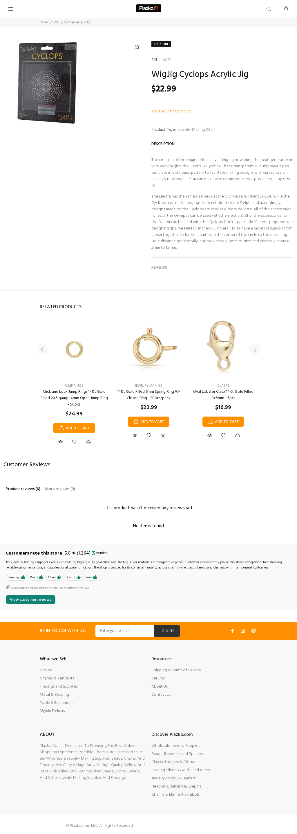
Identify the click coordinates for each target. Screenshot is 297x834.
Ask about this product (171, 111)
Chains (46, 670)
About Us (159, 686)
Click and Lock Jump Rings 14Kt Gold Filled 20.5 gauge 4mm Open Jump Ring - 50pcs (74, 398)
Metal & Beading (54, 694)
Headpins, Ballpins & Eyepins (176, 786)
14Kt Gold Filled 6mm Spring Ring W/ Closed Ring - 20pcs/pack (148, 394)
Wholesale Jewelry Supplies (175, 745)
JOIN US (167, 631)
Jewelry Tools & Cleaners (173, 778)
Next (254, 349)
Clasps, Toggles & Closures (174, 762)
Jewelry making (148, 386)
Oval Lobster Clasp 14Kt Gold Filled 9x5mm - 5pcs (223, 394)
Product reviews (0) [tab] (23, 489)
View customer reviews (30, 599)
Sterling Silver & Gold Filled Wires (180, 770)
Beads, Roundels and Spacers (177, 754)
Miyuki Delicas (52, 711)
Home (44, 22)
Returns (158, 678)
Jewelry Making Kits (195, 129)
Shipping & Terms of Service (176, 670)
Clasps (223, 386)
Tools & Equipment (56, 703)
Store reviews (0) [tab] (60, 489)
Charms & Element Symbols (175, 794)
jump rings (74, 386)
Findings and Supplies (59, 686)
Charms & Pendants (57, 678)
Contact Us (161, 694)
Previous (42, 349)
